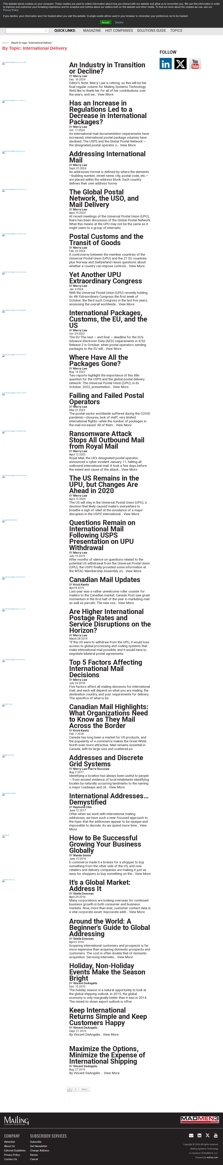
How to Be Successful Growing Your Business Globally (105, 844)
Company (12, 1136)
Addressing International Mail (107, 157)
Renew (34, 1154)
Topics (176, 30)
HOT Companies (119, 30)
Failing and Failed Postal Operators (106, 398)
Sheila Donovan (83, 893)
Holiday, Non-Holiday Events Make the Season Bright (107, 972)
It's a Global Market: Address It (100, 885)
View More (105, 94)
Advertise (9, 1141)
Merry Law (80, 76)
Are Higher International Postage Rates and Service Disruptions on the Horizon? (110, 621)
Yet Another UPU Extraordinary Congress (105, 278)
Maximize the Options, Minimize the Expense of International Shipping (107, 1055)
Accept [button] (105, 22)
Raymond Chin (82, 807)
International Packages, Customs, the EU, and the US (108, 319)
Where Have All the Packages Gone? (98, 360)
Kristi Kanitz (81, 584)
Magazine (92, 30)
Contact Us (10, 1159)
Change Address (39, 1150)
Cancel (34, 1159)
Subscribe (35, 1141)
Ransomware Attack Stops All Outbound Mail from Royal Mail (106, 440)
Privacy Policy (10, 10)
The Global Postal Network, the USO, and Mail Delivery (104, 198)
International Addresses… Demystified (109, 799)
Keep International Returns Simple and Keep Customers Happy (108, 1016)
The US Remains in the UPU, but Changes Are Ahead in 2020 (104, 484)
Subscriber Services (48, 1136)
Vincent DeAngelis (85, 983)
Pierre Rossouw (98, 769)
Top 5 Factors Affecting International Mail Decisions (105, 668)
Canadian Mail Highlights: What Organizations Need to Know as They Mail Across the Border (108, 716)
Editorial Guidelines (15, 1150)
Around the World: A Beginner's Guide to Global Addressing (109, 927)
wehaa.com (212, 1157)
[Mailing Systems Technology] (17, 1120)
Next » (84, 1089)
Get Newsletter (38, 1146)
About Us (9, 1146)
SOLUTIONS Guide (151, 30)
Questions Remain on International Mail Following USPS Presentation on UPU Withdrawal (102, 535)
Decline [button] (119, 22)
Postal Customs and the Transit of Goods (106, 239)
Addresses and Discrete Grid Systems (106, 761)
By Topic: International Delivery (34, 48)
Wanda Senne (82, 855)
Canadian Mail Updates (104, 580)
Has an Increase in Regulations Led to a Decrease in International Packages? (108, 112)
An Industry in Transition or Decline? (107, 68)
